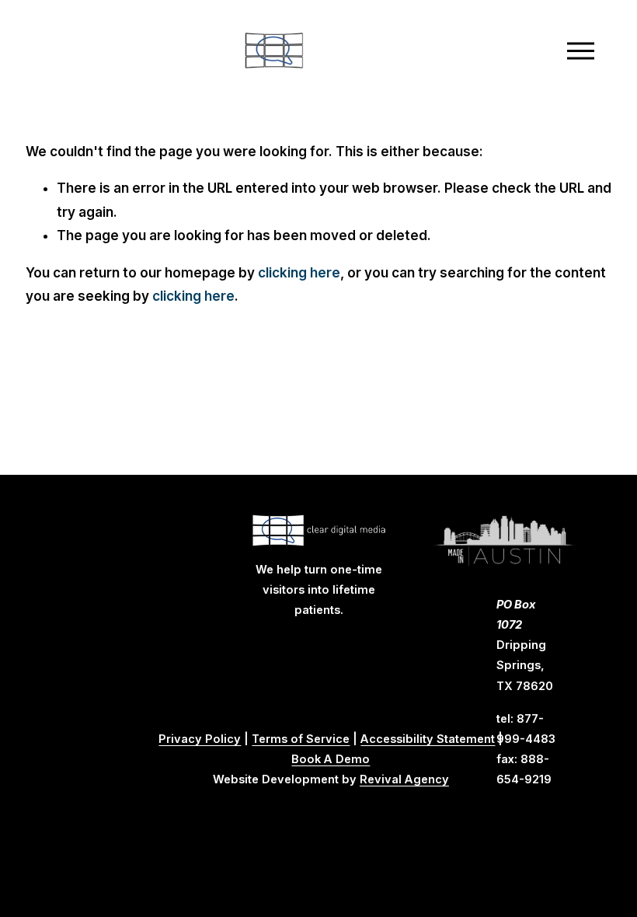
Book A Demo (330, 759)
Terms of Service (301, 739)
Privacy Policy (199, 739)
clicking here (299, 273)
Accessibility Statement (427, 739)
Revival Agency (404, 779)
